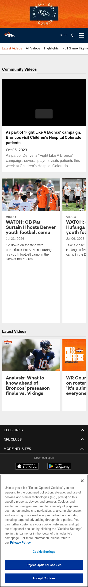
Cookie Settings (44, 551)
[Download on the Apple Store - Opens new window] (27, 467)
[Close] (82, 485)
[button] (44, 113)
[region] (44, 533)
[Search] (73, 35)
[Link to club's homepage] (9, 33)
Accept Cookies (44, 578)
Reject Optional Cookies (44, 565)
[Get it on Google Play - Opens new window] (59, 468)
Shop (63, 35)
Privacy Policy (56, 542)
